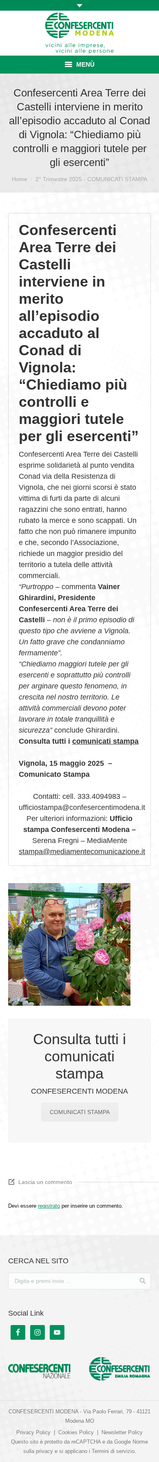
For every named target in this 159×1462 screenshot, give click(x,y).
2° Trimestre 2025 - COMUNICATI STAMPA (91, 179)
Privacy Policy (33, 1432)
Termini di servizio (113, 1451)
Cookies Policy (76, 1432)
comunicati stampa (105, 741)
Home (19, 179)
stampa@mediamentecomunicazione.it (82, 852)
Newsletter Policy (122, 1432)
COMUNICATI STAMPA (80, 1112)
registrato (49, 1206)
